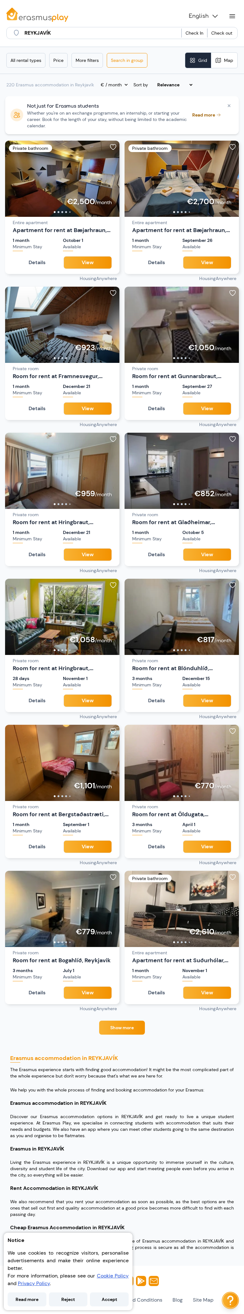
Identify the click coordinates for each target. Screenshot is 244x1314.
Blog (178, 1300)
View (88, 262)
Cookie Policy (113, 1275)
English (199, 16)
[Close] (229, 106)
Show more (122, 1028)
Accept (109, 1299)
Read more (27, 1299)
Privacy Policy (34, 1283)
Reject (68, 1299)
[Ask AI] (230, 1300)
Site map (203, 1300)
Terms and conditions (136, 1300)
